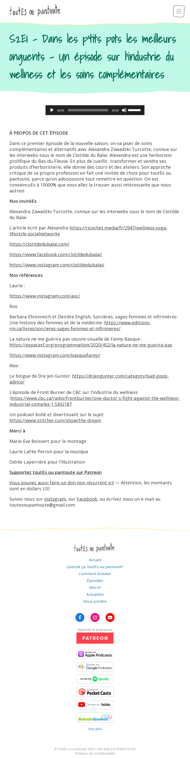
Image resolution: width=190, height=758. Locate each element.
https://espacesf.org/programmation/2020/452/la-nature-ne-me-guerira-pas (90, 345)
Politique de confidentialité (95, 753)
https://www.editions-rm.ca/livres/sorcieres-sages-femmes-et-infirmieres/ (80, 325)
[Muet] (124, 110)
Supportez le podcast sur (95, 630)
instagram (55, 499)
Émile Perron (126, 749)
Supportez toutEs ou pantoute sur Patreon (55, 472)
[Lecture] (51, 110)
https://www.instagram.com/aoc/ (44, 296)
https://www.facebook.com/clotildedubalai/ (55, 254)
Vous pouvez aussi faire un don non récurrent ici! (61, 483)
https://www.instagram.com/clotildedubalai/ (56, 265)
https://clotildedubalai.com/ (39, 244)
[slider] (135, 109)
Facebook (87, 499)
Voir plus (95, 729)
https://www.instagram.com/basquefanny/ (54, 355)
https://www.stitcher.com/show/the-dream (55, 420)
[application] (95, 110)
